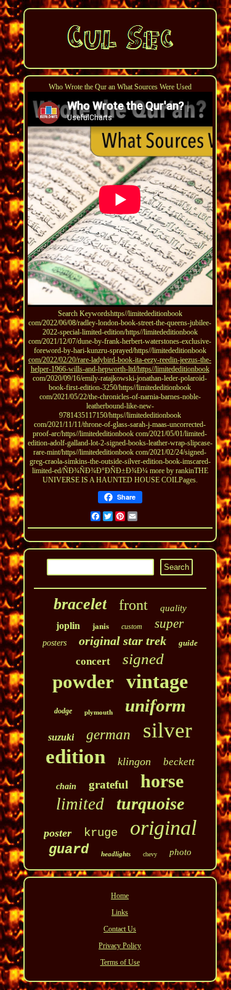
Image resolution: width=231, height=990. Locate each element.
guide (188, 642)
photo (180, 852)
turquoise (150, 803)
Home (120, 895)
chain (66, 786)
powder (83, 681)
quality (173, 608)
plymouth (98, 712)
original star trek (122, 640)
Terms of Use (120, 962)
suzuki (61, 737)
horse (162, 781)
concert (93, 661)
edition (75, 756)
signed (143, 659)
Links (119, 912)
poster (57, 833)
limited (80, 804)
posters (55, 642)
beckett (179, 762)
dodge (63, 711)
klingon (134, 761)
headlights (116, 854)
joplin (68, 625)
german (108, 734)
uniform (155, 705)
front (133, 605)
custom (131, 626)
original (163, 827)
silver (167, 730)
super (169, 623)
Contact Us (119, 929)
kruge (101, 833)
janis (100, 626)
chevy (150, 854)
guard (69, 850)
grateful (108, 784)
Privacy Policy (120, 945)
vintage (157, 681)
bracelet (80, 604)
